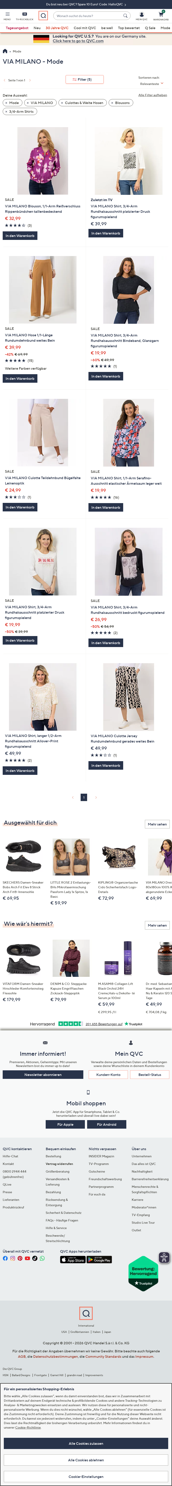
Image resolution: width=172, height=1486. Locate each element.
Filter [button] (85, 79)
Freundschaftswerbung (105, 1179)
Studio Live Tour (143, 1222)
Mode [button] (14, 102)
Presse (7, 1192)
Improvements (94, 1375)
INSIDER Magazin (101, 1156)
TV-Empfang (141, 1215)
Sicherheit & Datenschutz (64, 1212)
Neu (37, 28)
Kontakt (8, 1164)
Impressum (144, 1356)
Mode (165, 28)
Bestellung (53, 1156)
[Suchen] (126, 16)
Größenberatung (57, 1171)
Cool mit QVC (85, 28)
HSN (6, 1375)
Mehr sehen (157, 824)
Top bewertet (129, 28)
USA (64, 1332)
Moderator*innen (144, 1207)
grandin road (74, 1375)
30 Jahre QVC (57, 28)
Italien (97, 1332)
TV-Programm (99, 1164)
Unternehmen (142, 1156)
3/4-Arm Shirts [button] (21, 111)
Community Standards (103, 1356)
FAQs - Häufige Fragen (62, 1220)
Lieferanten (11, 1199)
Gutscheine (97, 1171)
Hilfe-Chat (10, 1156)
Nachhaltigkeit (142, 1171)
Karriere (137, 1199)
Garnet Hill (56, 1375)
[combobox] (87, 16)
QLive (7, 1184)
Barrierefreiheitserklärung (150, 1179)
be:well (107, 28)
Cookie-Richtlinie (28, 1427)
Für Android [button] (106, 1124)
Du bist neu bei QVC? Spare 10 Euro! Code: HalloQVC (85, 4)
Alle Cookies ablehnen (86, 1460)
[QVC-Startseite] (5, 51)
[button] (7, 17)
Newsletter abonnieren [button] (43, 1074)
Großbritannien (79, 1332)
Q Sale (150, 28)
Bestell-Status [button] (149, 1074)
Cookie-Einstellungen (86, 1476)
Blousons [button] (122, 102)
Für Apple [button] (65, 1124)
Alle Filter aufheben (152, 95)
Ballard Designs (21, 1375)
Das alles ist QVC (144, 1164)
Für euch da (97, 1194)
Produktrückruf (13, 1207)
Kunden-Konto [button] (108, 1074)
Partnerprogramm (101, 1186)
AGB (22, 1356)
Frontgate (40, 1375)
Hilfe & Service (56, 1228)
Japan (107, 1332)
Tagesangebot (17, 28)
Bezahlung (53, 1192)
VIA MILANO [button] (41, 102)
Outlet (136, 1230)
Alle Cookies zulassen (86, 1443)
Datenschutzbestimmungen (55, 1356)
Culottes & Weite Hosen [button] (83, 102)
